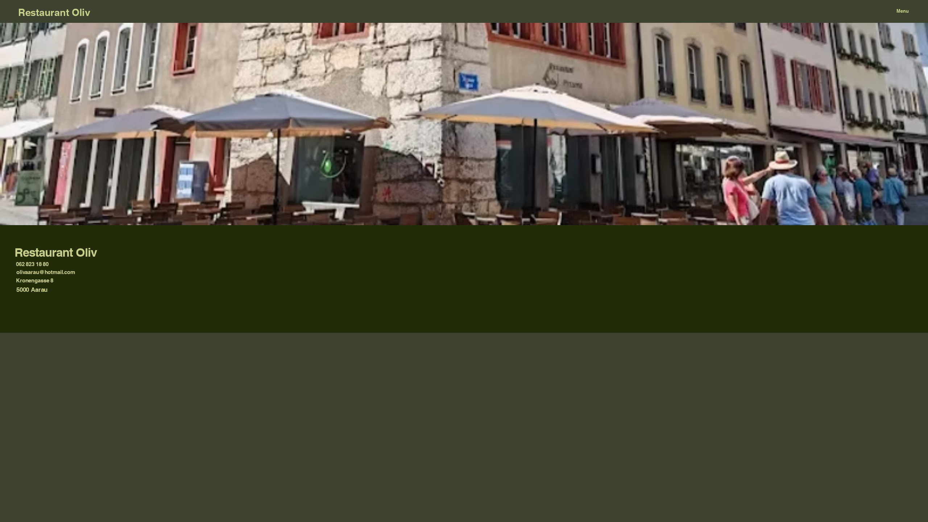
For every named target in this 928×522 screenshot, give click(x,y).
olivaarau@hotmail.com (45, 272)
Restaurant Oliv (54, 12)
